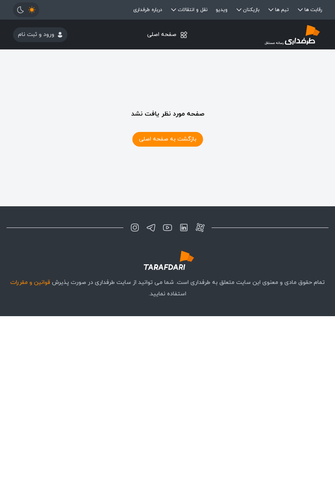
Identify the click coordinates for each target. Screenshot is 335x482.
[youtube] (167, 227)
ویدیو (222, 10)
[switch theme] (26, 9)
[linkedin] (184, 227)
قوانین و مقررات (30, 282)
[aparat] (200, 227)
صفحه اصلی (161, 34)
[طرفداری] (270, 34)
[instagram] (135, 227)
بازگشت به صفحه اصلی (168, 139)
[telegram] (151, 227)
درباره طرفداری (147, 10)
